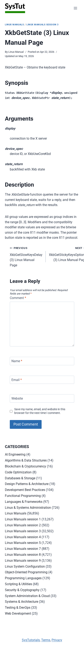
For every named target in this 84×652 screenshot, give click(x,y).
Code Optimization (18, 472)
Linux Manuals (14, 24)
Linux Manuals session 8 (23, 555)
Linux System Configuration (25, 566)
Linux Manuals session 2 (23, 525)
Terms (45, 640)
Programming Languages (23, 578)
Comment (18, 298)
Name (16, 361)
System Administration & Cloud (27, 596)
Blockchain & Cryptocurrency (25, 466)
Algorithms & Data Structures (26, 460)
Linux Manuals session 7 (23, 549)
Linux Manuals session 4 (23, 537)
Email (16, 380)
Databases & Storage (20, 478)
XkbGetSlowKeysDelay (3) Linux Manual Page (26, 256)
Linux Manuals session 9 (23, 560)
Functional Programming (23, 496)
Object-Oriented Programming (26, 572)
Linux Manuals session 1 (23, 519)
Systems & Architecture (21, 602)
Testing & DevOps (17, 607)
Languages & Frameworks (23, 502)
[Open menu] (75, 8)
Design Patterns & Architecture (27, 484)
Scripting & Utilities (18, 584)
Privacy (57, 640)
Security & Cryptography (22, 590)
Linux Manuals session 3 (43, 24)
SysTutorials (31, 640)
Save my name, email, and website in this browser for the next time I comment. (39, 411)
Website (17, 398)
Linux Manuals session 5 (23, 543)
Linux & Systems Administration (28, 508)
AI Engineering (15, 454)
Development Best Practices (25, 490)
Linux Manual (16, 51)
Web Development (18, 613)
